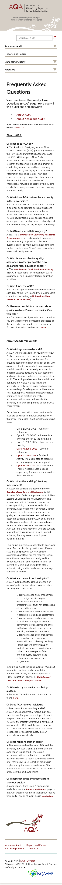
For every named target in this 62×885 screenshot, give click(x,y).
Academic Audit (13, 46)
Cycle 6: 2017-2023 (27, 465)
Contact (31, 861)
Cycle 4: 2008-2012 (27, 449)
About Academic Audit (31, 119)
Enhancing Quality (15, 62)
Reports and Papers (15, 54)
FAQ (22, 861)
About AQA (24, 114)
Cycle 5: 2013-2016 (26, 455)
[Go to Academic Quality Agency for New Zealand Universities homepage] (31, 7)
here (43, 327)
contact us (19, 127)
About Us (10, 69)
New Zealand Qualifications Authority (33, 269)
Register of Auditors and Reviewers (25, 492)
